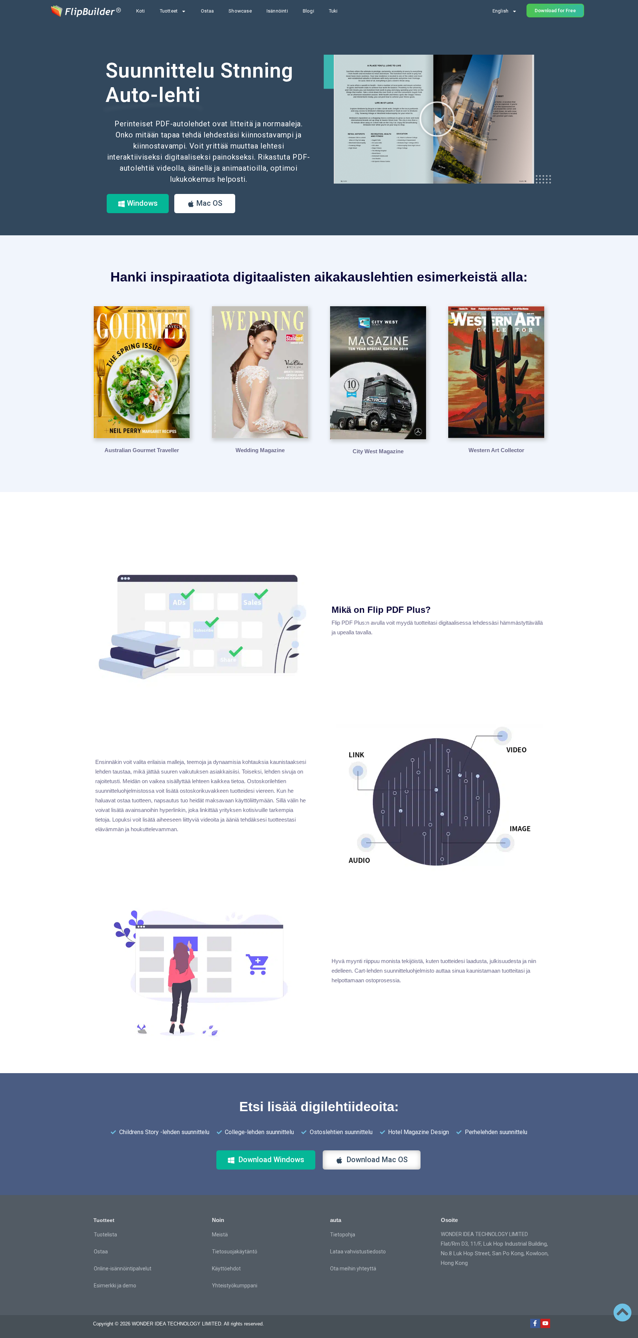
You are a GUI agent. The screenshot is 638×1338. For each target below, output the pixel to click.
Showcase (240, 11)
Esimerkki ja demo (115, 1285)
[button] (437, 118)
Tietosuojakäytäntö (234, 1252)
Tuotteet (169, 11)
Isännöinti (277, 11)
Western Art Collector (496, 450)
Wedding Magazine (260, 450)
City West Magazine (378, 451)
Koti (140, 11)
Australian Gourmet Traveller (141, 450)
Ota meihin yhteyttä (353, 1269)
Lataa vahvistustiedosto (358, 1252)
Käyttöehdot (226, 1269)
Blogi (308, 11)
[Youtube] (545, 1323)
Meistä (220, 1235)
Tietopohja (342, 1235)
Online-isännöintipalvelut (122, 1269)
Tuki (333, 11)
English (500, 11)
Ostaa (207, 11)
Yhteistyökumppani (234, 1285)
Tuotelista (105, 1235)
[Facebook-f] (535, 1323)
